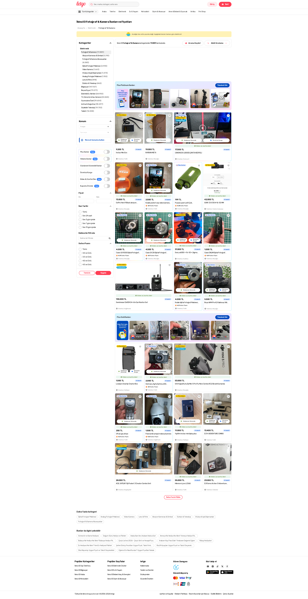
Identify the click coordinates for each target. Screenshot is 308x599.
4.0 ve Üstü (87, 261)
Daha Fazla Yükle (173, 497)
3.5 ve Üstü (87, 257)
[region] (173, 98)
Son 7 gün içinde (89, 223)
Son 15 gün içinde (89, 227)
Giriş (212, 4)
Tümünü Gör (222, 85)
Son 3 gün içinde (89, 220)
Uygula (103, 273)
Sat (227, 4)
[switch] (107, 152)
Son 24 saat (87, 216)
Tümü (85, 212)
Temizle (87, 273)
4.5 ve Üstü (87, 265)
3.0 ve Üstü (87, 253)
